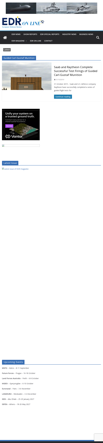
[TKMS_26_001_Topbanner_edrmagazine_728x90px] (51, 8)
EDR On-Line (35, 41)
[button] (25, 41)
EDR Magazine (18, 41)
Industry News (69, 34)
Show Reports (30, 34)
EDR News (16, 34)
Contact (48, 41)
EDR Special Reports (49, 34)
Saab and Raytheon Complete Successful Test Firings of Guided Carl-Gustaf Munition (75, 71)
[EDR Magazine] (5, 38)
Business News (86, 34)
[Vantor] (21, 110)
